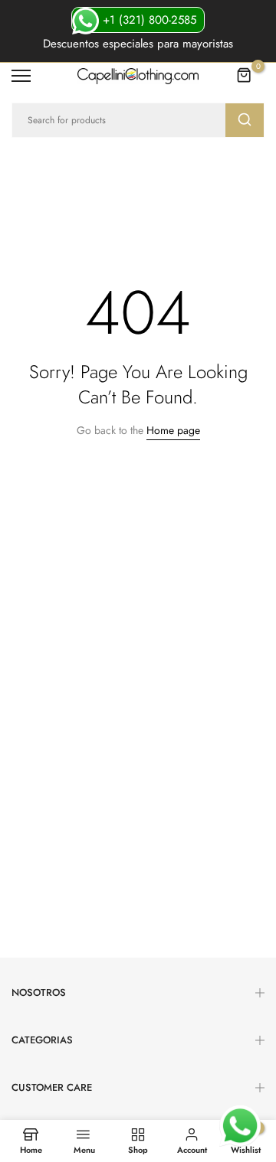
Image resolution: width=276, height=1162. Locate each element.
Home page (173, 430)
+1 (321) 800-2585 (147, 19)
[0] (244, 75)
